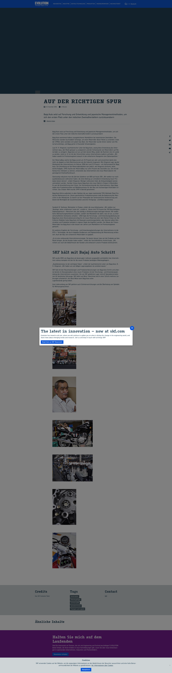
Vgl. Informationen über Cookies (102, 665)
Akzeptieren (86, 669)
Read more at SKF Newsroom (52, 342)
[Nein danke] (170, 665)
